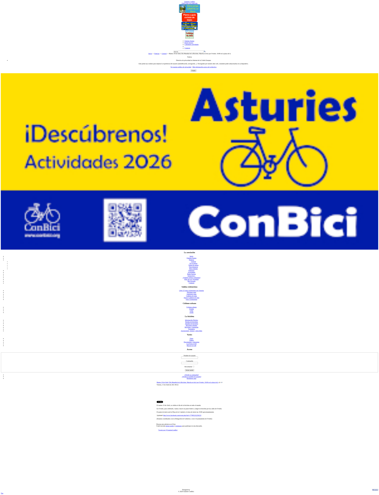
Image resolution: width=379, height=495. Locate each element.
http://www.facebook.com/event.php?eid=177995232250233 (182, 415)
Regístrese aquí (191, 378)
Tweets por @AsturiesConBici (167, 430)
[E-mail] (221, 383)
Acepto (193, 70)
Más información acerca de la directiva (204, 67)
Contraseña (189, 361)
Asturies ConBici (189, 1)
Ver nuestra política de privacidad (180, 67)
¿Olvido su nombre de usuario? (191, 377)
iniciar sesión (170, 426)
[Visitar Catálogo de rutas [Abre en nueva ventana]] (189, 38)
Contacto (187, 48)
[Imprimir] (219, 383)
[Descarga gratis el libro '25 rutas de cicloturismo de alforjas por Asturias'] (189, 12)
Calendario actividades (191, 44)
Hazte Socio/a (188, 43)
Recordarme (188, 367)
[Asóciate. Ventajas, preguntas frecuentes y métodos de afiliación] (189, 29)
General (164, 53)
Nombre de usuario (190, 355)
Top (2, 493)
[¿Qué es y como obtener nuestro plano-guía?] (189, 21)
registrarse (178, 426)
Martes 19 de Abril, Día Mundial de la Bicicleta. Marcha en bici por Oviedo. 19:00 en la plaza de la (187, 382)
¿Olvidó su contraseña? (191, 375)
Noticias (156, 53)
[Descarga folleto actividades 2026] (189, 249)
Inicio (150, 53)
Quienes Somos (189, 41)
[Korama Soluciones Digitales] (374, 490)
